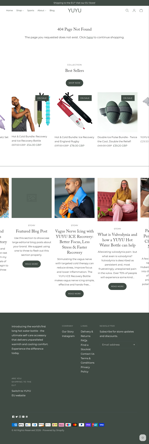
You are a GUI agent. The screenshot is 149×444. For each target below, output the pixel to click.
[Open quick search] (127, 10)
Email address (110, 341)
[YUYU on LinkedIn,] (27, 416)
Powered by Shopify (53, 430)
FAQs (84, 340)
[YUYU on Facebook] (13, 416)
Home (9, 10)
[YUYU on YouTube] (23, 416)
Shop (19, 10)
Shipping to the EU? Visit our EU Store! (74, 2)
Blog (52, 10)
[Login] (134, 10)
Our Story (68, 331)
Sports (30, 10)
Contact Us (87, 353)
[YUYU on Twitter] (17, 416)
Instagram (68, 336)
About (41, 10)
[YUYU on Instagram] (20, 416)
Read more (74, 294)
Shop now (74, 83)
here (90, 37)
